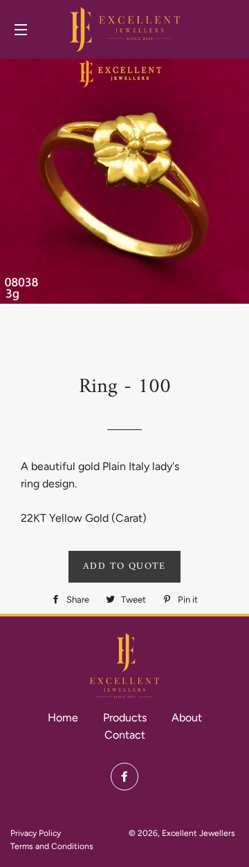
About (187, 717)
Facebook (124, 776)
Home (63, 717)
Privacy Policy (35, 833)
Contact (124, 734)
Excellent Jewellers (198, 833)
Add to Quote (124, 566)
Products (125, 717)
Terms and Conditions (51, 846)
